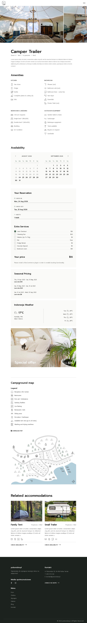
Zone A (13, 55)
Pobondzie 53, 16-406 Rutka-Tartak (57, 571)
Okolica (13, 595)
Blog (12, 604)
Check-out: (20, 206)
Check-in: (19, 198)
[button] (4, 24)
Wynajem (14, 598)
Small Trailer (51, 524)
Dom (12, 592)
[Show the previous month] (15, 156)
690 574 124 (50, 574)
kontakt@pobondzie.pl (53, 577)
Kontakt (13, 607)
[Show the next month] (68, 156)
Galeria (13, 601)
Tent (19, 55)
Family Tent (16, 524)
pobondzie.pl (66, 621)
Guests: (18, 214)
